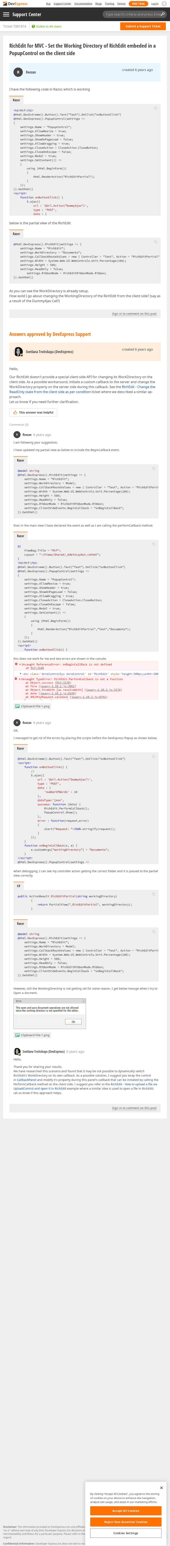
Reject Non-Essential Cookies (126, 1522)
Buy (48, 3)
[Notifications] (164, 3)
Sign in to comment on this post (134, 314)
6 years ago (42, 434)
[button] (155, 108)
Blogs (98, 3)
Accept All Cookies (126, 1511)
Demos (121, 3)
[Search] (162, 14)
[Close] (161, 1487)
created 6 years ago (137, 70)
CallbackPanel (26, 1080)
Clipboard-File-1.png (35, 706)
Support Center (62, 3)
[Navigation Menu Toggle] (6, 14)
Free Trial (138, 4)
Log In (154, 3)
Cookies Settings (125, 1533)
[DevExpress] (15, 4)
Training (109, 3)
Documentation (83, 3)
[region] (126, 1514)
